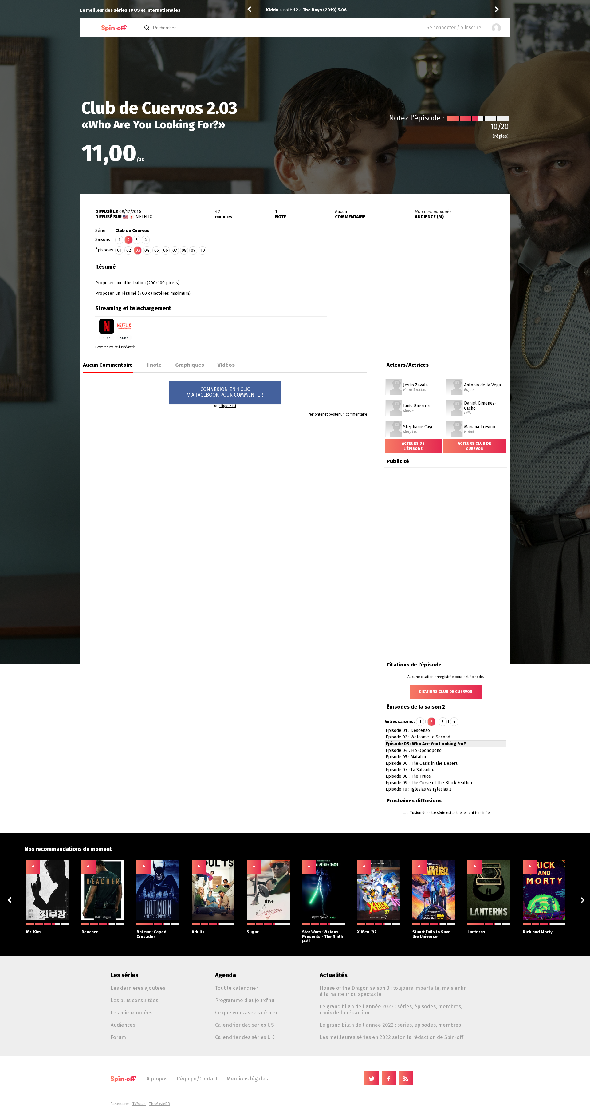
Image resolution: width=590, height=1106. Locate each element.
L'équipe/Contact (197, 1079)
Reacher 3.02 (323, 10)
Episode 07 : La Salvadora (410, 769)
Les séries (124, 975)
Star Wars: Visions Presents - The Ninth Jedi (322, 936)
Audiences (123, 1025)
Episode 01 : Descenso (408, 730)
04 (147, 250)
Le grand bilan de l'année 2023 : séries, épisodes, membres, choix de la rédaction (391, 1009)
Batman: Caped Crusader (151, 934)
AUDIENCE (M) (429, 216)
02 (128, 250)
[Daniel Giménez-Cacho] (454, 402)
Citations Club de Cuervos (445, 691)
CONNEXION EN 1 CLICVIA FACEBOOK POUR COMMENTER (225, 392)
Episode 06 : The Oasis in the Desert (422, 763)
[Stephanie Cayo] (393, 423)
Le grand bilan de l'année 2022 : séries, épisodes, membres (390, 1025)
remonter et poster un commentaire (338, 414)
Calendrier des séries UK (244, 1037)
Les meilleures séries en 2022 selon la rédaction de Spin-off (391, 1037)
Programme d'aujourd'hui (245, 1000)
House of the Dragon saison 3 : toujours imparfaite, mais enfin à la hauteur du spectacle (393, 991)
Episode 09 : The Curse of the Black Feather (429, 782)
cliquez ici (227, 406)
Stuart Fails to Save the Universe (431, 934)
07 (174, 250)
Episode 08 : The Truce (408, 776)
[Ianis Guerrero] (393, 402)
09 (193, 250)
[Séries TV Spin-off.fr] (114, 28)
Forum (118, 1037)
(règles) (501, 136)
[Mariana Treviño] (454, 423)
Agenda (225, 975)
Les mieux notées (131, 1012)
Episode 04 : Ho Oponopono (414, 750)
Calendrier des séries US (244, 1025)
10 (202, 250)
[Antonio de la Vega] (454, 381)
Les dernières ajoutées (138, 988)
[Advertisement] (418, 299)
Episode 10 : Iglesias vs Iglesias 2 (418, 789)
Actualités (334, 975)
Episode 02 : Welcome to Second (418, 737)
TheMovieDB (159, 1104)
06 (165, 250)
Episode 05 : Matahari (406, 757)
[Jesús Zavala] (393, 381)
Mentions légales (247, 1079)
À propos (157, 1079)
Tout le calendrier (236, 988)
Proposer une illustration (120, 283)
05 (156, 250)
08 (184, 250)
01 (119, 250)
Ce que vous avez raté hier (246, 1012)
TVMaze (139, 1104)
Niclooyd (275, 10)
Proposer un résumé (115, 293)
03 (138, 250)
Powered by (104, 347)
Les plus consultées (134, 1000)
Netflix (144, 216)
